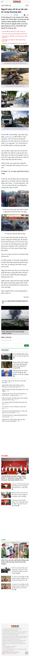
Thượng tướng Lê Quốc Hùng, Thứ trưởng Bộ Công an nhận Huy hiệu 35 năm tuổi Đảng (20, 503)
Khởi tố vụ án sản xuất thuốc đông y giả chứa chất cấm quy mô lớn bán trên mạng (15, 562)
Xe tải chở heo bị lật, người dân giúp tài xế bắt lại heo (14, 33)
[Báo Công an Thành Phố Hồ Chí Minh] (17, 1)
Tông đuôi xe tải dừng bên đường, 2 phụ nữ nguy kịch (14, 43)
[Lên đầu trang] (26, 653)
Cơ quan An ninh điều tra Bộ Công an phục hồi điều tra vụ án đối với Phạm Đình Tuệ (20, 578)
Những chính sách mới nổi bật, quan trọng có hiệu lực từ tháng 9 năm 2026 (20, 494)
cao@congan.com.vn (10, 647)
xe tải (6, 143)
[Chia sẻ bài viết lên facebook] (24, 15)
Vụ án (3, 539)
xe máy (10, 86)
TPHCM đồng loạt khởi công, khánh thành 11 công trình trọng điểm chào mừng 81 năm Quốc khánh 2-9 (13, 478)
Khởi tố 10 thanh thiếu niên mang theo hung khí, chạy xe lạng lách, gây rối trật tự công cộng (20, 570)
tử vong (24, 301)
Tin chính (4, 456)
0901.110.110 (16, 652)
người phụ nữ (9, 137)
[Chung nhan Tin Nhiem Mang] (9, 653)
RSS (28, 5)
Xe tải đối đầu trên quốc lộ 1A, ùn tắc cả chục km (13, 31)
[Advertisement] (15, 439)
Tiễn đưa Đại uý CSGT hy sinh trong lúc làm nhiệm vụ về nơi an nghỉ (20, 372)
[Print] (27, 15)
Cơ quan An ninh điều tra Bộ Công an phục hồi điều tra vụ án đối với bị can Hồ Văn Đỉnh (20, 586)
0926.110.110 (9, 652)
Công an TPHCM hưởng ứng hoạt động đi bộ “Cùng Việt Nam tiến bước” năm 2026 (20, 485)
